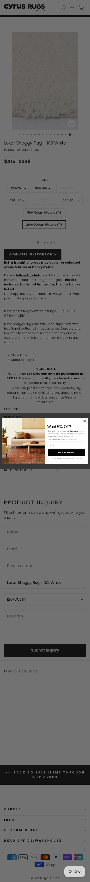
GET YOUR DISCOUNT (66, 453)
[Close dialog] (85, 421)
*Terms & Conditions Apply (54, 439)
